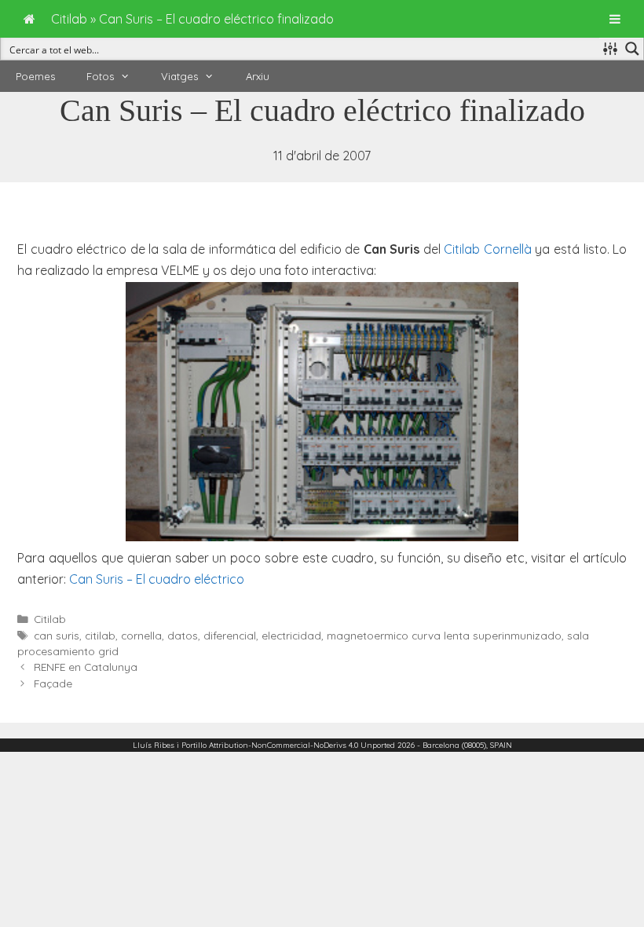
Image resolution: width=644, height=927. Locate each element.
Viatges (179, 76)
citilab (100, 635)
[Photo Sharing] (322, 536)
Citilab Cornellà (488, 249)
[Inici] (29, 19)
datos (182, 635)
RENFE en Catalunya (85, 666)
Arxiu (257, 76)
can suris (56, 635)
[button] (129, 76)
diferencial (229, 635)
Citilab (50, 618)
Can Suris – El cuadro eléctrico (156, 579)
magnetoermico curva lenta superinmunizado (444, 635)
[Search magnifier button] (632, 49)
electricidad (291, 635)
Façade (53, 683)
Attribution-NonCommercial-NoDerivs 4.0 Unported (302, 745)
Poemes (35, 76)
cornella (141, 635)
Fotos (100, 76)
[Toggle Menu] (615, 19)
